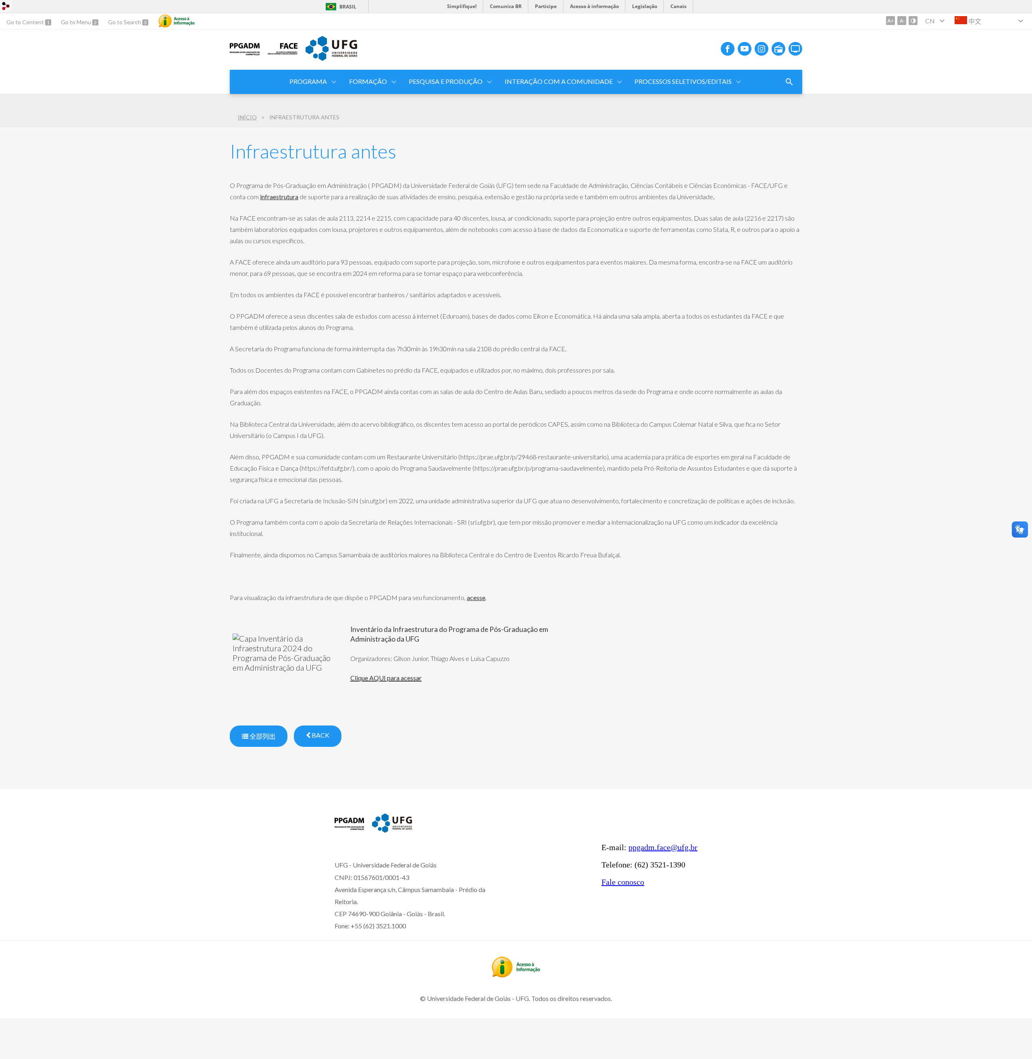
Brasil (347, 6)
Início (247, 117)
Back (319, 735)
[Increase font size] (890, 20)
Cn (930, 21)
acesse (476, 597)
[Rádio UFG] (778, 49)
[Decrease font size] (901, 20)
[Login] (6, 7)
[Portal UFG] (331, 58)
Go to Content (25, 22)
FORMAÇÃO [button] (368, 81)
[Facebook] (727, 49)
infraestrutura (279, 196)
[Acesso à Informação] (176, 21)
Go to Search (125, 22)
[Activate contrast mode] (913, 20)
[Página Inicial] (245, 54)
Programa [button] (308, 81)
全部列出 (261, 736)
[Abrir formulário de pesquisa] (789, 82)
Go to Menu (76, 22)
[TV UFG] (795, 49)
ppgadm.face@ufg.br (662, 847)
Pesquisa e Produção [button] (446, 81)
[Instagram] (761, 49)
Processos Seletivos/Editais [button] (683, 81)
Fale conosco (622, 882)
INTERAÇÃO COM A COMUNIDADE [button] (559, 81)
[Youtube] (744, 49)
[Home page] (349, 829)
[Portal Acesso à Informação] (516, 974)
